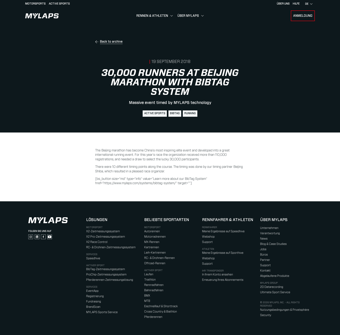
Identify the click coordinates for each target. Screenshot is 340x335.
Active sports (59, 3)
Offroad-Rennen (154, 263)
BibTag (175, 113)
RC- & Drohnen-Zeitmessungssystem (111, 247)
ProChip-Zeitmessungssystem (106, 274)
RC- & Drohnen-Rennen (159, 258)
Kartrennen (151, 247)
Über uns (283, 3)
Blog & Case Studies (273, 244)
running (190, 113)
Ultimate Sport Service (275, 292)
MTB (147, 301)
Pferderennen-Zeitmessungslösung (109, 279)
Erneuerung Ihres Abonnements (222, 279)
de (307, 4)
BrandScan (93, 306)
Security (265, 315)
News (264, 238)
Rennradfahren (154, 285)
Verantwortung (270, 233)
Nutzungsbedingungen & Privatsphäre (284, 309)
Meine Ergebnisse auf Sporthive (222, 252)
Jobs (263, 249)
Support (207, 242)
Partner (265, 259)
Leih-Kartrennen (155, 252)
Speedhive (93, 258)
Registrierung (95, 296)
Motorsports (35, 3)
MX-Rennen (151, 242)
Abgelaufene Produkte (274, 275)
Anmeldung (302, 15)
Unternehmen (269, 228)
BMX (147, 295)
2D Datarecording (271, 287)
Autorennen (152, 231)
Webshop (208, 236)
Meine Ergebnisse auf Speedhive (223, 231)
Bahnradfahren (153, 290)
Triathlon (150, 279)
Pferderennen (153, 316)
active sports (154, 113)
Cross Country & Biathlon (160, 311)
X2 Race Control (96, 242)
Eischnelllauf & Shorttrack (161, 306)
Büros (264, 254)
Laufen (148, 274)
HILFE (296, 3)
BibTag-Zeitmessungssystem (105, 269)
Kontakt (265, 270)
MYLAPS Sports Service (102, 312)
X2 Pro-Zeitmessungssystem (105, 236)
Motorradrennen (155, 236)
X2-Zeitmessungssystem (103, 231)
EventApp (92, 290)
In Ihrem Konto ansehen (217, 274)
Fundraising (93, 301)
